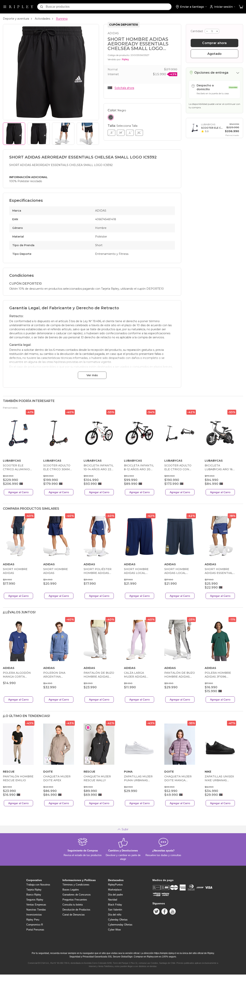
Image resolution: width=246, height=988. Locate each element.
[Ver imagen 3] (63, 134)
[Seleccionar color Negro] (111, 117)
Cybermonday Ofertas (120, 924)
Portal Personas (35, 929)
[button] (241, 7)
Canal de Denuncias (73, 914)
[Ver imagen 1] (14, 134)
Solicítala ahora (124, 88)
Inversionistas (34, 914)
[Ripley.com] (21, 6)
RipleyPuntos (115, 884)
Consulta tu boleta (72, 904)
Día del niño (114, 914)
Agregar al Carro (18, 492)
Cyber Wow (114, 929)
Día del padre (115, 894)
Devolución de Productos (76, 909)
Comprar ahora (214, 43)
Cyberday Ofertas (118, 919)
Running (61, 18)
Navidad (112, 899)
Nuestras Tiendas (36, 909)
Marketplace (115, 889)
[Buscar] (41, 6)
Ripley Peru (32, 919)
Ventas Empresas (36, 904)
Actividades (42, 18)
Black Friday (115, 904)
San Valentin (115, 909)
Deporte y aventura (16, 18)
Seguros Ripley (34, 899)
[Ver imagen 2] (38, 134)
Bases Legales (70, 889)
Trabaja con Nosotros (38, 884)
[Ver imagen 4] (88, 134)
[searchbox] (108, 6)
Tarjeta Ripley (34, 889)
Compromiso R (34, 924)
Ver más (92, 375)
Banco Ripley (33, 894)
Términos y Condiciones (75, 884)
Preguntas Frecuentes (74, 899)
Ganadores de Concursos (76, 894)
